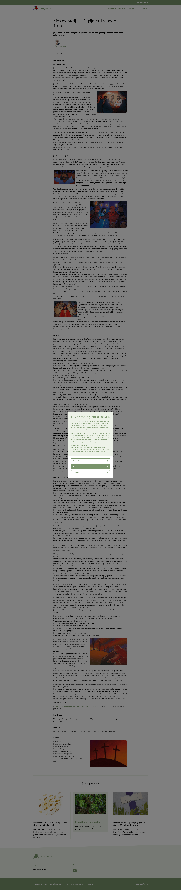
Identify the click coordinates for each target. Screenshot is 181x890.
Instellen (76, 473)
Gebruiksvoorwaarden (81, 461)
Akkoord (76, 467)
